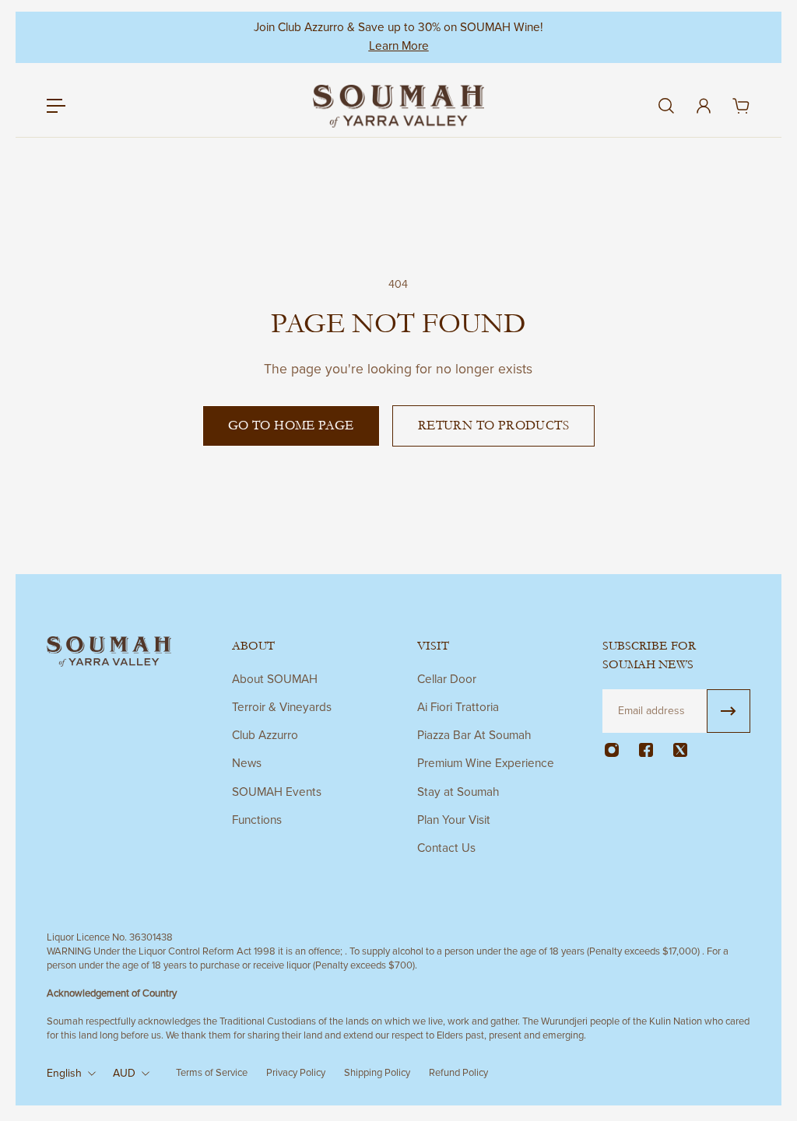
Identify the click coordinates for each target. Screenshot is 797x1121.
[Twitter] (680, 750)
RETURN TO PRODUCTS (493, 426)
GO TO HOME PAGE (291, 426)
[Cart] (741, 106)
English (64, 1073)
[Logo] (398, 106)
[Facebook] (646, 750)
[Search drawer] (666, 106)
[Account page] (703, 106)
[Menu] (56, 106)
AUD (124, 1073)
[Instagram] (612, 750)
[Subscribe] (728, 711)
